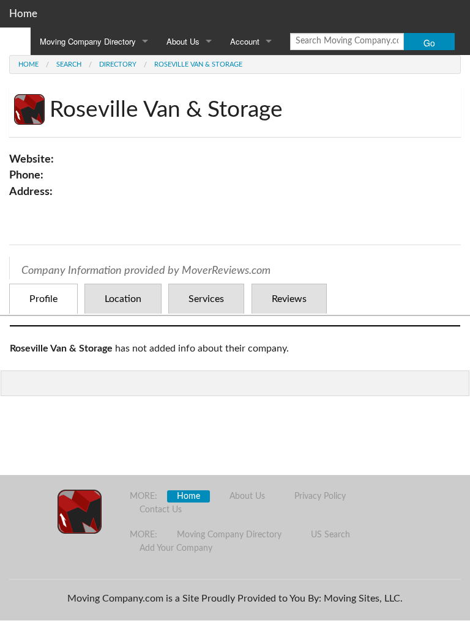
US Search (330, 535)
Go (429, 43)
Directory (117, 64)
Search (68, 64)
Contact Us (161, 510)
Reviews (289, 299)
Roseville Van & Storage (198, 64)
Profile (43, 299)
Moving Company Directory (88, 41)
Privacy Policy (320, 496)
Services (206, 299)
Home (23, 14)
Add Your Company (176, 548)
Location (123, 299)
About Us (183, 41)
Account (244, 41)
